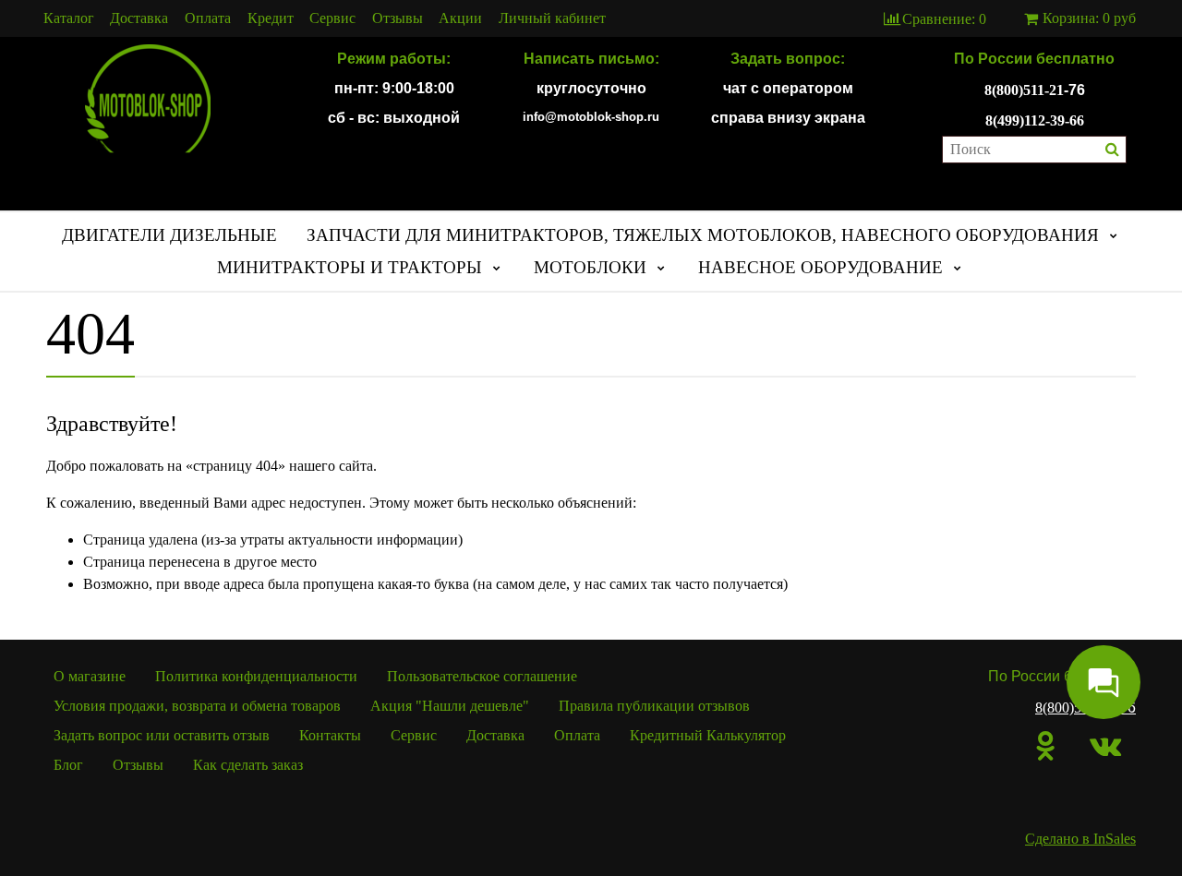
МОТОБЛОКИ (590, 267)
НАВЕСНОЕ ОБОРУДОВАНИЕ (820, 267)
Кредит (270, 18)
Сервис (332, 18)
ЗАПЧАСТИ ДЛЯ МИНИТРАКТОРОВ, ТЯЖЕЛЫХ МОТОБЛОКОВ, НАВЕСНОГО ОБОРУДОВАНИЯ (703, 235)
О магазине (90, 676)
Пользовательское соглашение (482, 676)
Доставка (139, 18)
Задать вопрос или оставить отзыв (162, 735)
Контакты (330, 735)
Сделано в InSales (1080, 838)
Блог (68, 765)
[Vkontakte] (1105, 746)
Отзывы (397, 18)
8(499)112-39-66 (1034, 120)
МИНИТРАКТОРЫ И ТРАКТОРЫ (349, 267)
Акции (460, 18)
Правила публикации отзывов (654, 706)
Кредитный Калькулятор (708, 735)
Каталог (68, 18)
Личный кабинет (552, 18)
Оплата (208, 18)
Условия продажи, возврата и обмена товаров (197, 706)
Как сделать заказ (248, 765)
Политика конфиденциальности (256, 676)
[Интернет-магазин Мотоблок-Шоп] (147, 99)
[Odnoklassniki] (1046, 746)
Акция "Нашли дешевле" (449, 706)
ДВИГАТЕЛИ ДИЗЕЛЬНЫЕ (169, 235)
